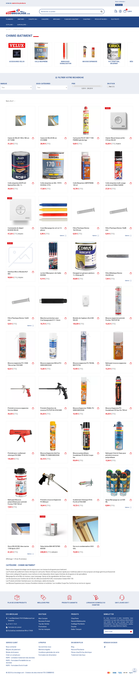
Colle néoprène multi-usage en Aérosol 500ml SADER (115, 184)
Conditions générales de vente (49, 652)
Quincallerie (21, 24)
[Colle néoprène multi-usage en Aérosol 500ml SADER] (118, 165)
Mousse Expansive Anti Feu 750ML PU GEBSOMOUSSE (50, 454)
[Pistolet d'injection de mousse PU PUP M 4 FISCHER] (53, 390)
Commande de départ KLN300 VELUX (15, 229)
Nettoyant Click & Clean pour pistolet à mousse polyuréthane (115, 455)
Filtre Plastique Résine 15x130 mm (81, 229)
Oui (112, 86)
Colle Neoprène (41, 61)
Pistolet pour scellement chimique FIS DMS (17, 454)
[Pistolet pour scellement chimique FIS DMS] (20, 435)
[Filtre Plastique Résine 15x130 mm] (85, 210)
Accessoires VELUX (16, 61)
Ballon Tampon (76, 629)
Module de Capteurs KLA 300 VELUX (83, 319)
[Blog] (116, 12)
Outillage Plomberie (78, 624)
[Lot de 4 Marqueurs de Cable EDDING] (53, 255)
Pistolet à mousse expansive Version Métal (18, 409)
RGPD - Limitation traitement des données (20, 658)
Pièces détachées (101, 19)
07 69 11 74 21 (12, 624)
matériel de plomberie (19, 3)
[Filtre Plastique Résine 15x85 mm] (118, 210)
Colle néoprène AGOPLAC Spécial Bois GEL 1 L (17, 184)
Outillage (9, 24)
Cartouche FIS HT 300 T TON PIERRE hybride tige (83, 139)
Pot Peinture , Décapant (114, 62)
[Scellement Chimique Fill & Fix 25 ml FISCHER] (85, 482)
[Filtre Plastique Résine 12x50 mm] (20, 300)
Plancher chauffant (72, 19)
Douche (73, 626)
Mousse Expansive (90, 61)
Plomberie (9, 19)
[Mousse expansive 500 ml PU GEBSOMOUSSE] (53, 345)
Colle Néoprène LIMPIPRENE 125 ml (83, 184)
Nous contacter (11, 647)
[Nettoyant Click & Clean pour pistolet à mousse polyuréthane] (118, 435)
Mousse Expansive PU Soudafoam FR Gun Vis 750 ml (116, 409)
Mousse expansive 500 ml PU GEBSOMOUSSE (50, 364)
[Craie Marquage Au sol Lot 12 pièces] (53, 210)
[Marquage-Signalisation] (65, 51)
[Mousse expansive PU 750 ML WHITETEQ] (85, 345)
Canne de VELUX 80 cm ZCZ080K (48, 139)
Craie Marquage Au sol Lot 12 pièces (51, 229)
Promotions (43, 626)
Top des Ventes (44, 624)
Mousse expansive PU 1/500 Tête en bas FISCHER (18, 364)
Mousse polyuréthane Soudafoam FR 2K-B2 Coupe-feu (83, 455)
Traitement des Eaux (78, 655)
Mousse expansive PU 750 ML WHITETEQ (83, 364)
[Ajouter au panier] (33, 138)
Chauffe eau (33, 19)
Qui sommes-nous (45, 647)
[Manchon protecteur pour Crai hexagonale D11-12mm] (53, 300)
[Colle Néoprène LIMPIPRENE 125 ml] (85, 165)
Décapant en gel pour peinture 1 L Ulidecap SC (83, 274)
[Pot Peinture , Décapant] (114, 51)
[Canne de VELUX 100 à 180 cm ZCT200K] (20, 120)
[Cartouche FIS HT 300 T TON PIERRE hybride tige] (85, 120)
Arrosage (56, 19)
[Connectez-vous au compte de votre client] (120, 11)
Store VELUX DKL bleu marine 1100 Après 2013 (18, 547)
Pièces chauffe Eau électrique (81, 652)
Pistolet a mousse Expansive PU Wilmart (50, 501)
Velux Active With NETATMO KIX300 (50, 547)
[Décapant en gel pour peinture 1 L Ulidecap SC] (85, 255)
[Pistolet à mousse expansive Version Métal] (20, 390)
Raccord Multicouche (78, 621)
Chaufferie (75, 618)
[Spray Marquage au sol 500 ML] (118, 482)
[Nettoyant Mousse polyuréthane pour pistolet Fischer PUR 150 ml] (20, 482)
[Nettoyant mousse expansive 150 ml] (118, 345)
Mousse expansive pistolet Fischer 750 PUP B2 (115, 319)
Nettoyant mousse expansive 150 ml (115, 364)
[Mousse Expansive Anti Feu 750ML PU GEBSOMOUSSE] (53, 435)
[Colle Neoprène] (41, 51)
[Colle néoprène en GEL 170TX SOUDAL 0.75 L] (53, 165)
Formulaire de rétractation (47, 655)
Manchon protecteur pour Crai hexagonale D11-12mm (50, 319)
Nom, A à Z (10, 101)
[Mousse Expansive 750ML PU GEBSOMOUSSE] (85, 390)
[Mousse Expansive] (89, 51)
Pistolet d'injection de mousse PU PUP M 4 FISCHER (51, 409)
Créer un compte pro (13, 655)
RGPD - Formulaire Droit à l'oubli (16, 665)
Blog (72, 647)
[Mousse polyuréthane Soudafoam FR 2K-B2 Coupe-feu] (85, 435)
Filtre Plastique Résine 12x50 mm (18, 319)
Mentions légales (122, 626)
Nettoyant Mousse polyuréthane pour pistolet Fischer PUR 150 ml (17, 502)
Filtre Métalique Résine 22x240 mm (113, 274)
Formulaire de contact (14, 627)
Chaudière (45, 19)
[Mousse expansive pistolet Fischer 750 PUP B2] (118, 300)
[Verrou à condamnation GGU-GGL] (85, 529)
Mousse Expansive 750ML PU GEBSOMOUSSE (83, 409)
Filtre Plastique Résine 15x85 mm (115, 229)
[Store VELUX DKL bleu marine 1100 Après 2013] (20, 529)
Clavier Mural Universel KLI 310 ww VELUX (115, 139)
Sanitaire (21, 19)
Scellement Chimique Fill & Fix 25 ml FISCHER (82, 501)
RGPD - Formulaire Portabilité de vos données (18, 662)
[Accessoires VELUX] (16, 51)
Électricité (115, 19)
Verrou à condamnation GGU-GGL (83, 547)
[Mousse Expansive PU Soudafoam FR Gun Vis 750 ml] (118, 390)
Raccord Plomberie (77, 649)
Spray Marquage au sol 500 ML (115, 501)
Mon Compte (43, 618)
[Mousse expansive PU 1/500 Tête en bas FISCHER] (20, 345)
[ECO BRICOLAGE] (18, 11)
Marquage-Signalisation (65, 62)
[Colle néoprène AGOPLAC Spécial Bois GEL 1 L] (20, 165)
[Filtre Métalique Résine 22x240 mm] (118, 255)
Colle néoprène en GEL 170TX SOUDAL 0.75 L (50, 184)
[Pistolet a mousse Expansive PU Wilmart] (53, 482)
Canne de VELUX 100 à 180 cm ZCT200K (18, 139)
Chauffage (86, 19)
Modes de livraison (12, 652)
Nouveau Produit (44, 621)
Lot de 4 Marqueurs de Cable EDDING (50, 274)
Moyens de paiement (13, 649)
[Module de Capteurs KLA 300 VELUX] (85, 300)
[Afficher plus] (66, 228)
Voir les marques (44, 629)
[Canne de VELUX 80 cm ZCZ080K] (53, 120)
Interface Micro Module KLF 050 (18, 273)
